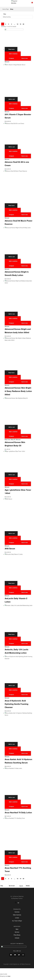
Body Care (7, 439)
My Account (12, 885)
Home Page (5, 9)
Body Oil (13, 439)
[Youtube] (15, 955)
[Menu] (2, 3)
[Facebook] (11, 955)
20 (23, 24)
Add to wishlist (13, 54)
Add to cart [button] (11, 99)
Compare (11, 58)
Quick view (24, 58)
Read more (11, 49)
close (9, 976)
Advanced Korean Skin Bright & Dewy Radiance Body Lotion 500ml (18, 391)
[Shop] (1, 884)
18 (17, 24)
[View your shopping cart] (31, 3)
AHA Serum (10, 548)
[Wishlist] (27, 884)
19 (20, 24)
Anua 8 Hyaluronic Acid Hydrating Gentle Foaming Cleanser (16, 704)
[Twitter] (19, 955)
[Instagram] (23, 955)
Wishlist (28, 885)
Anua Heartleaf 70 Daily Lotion (18, 812)
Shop (1, 885)
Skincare (7, 61)
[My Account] (10, 884)
